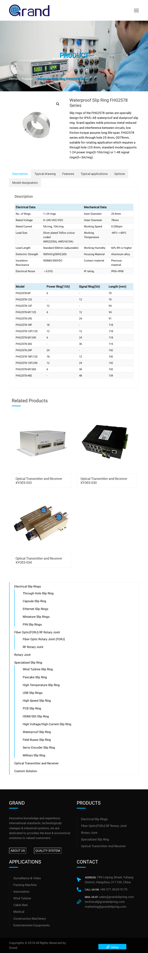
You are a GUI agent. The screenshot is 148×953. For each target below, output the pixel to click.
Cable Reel (20, 905)
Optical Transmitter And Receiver (103, 846)
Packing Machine (25, 885)
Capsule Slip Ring (34, 601)
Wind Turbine (22, 898)
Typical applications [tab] (94, 174)
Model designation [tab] (25, 182)
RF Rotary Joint (33, 647)
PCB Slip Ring (32, 708)
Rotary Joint (22, 655)
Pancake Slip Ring (35, 677)
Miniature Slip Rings (36, 616)
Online (114, 947)
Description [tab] (20, 174)
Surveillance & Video (27, 878)
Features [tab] (68, 174)
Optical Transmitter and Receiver (36, 763)
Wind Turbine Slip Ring (38, 669)
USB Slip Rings (33, 693)
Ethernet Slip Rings (35, 609)
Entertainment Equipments (31, 925)
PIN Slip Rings (32, 624)
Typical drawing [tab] (45, 174)
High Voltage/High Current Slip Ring (47, 724)
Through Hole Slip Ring (38, 593)
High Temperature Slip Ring (41, 685)
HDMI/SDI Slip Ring (36, 716)
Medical (18, 911)
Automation (21, 891)
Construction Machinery (29, 918)
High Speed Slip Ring (37, 700)
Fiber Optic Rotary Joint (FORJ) (44, 639)
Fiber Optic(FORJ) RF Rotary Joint (37, 632)
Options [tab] (119, 174)
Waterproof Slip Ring (37, 732)
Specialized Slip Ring (28, 662)
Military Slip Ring (34, 755)
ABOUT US (17, 850)
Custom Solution (25, 771)
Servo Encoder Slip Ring (39, 747)
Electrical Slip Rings (27, 586)
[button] (58, 104)
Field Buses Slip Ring (37, 740)
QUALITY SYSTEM (47, 850)
